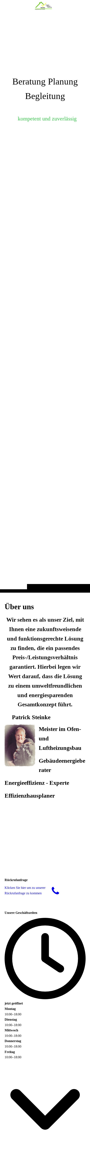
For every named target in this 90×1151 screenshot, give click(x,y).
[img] (45, 304)
